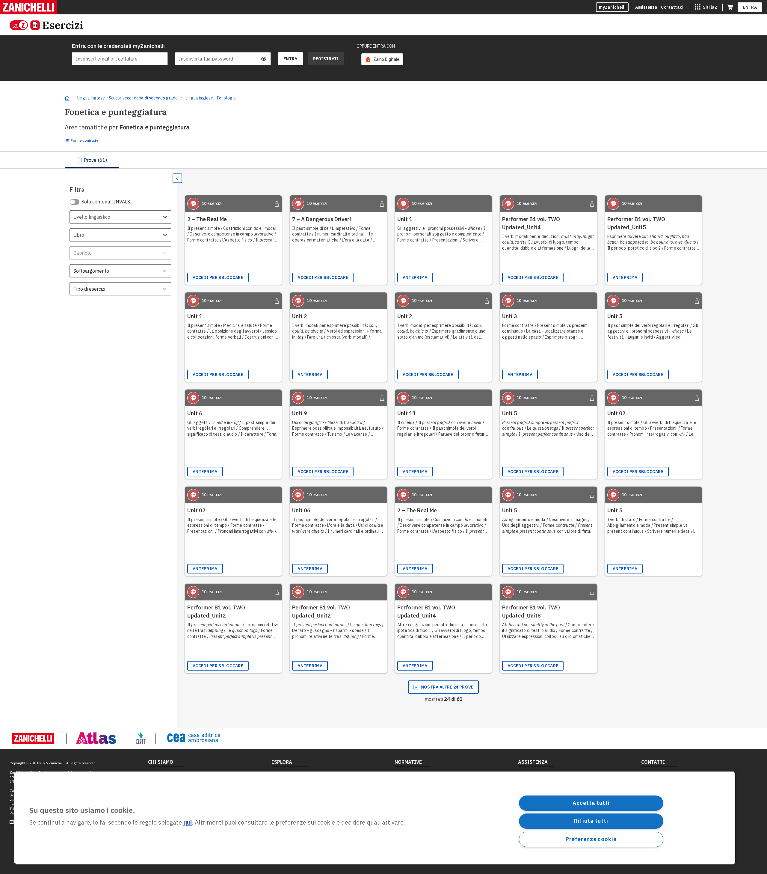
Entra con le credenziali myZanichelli (118, 46)
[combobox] (120, 217)
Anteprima (415, 277)
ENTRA (750, 7)
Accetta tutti (591, 802)
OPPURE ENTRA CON (376, 46)
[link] (382, 59)
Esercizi (62, 25)
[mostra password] (263, 58)
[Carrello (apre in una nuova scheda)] (730, 7)
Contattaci (672, 7)
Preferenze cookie (591, 839)
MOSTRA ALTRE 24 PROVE (447, 687)
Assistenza (646, 7)
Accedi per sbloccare (218, 277)
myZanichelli (612, 7)
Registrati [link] (326, 58)
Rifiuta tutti (591, 820)
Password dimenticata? (250, 46)
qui (187, 823)
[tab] (92, 160)
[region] (374, 818)
